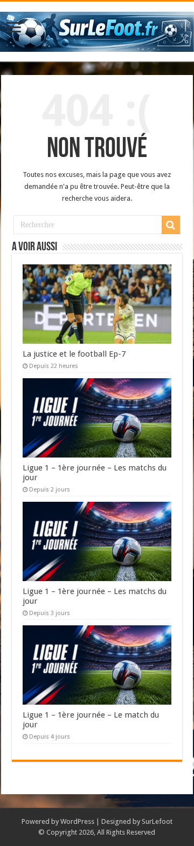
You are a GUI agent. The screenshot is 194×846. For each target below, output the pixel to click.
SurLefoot (157, 821)
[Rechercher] (171, 225)
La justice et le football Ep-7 (74, 354)
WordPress (77, 821)
